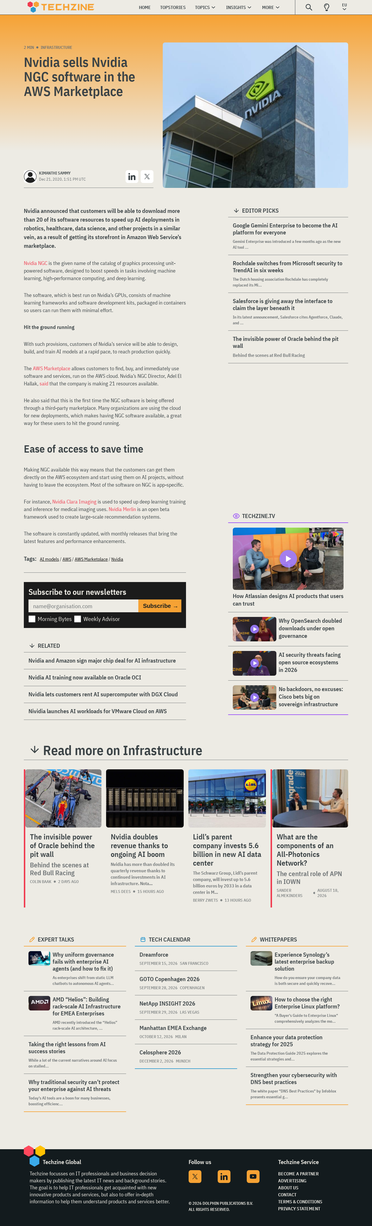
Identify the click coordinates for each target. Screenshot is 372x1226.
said (44, 383)
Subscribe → (160, 606)
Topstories (173, 7)
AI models (49, 559)
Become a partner (298, 1174)
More (268, 7)
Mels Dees (121, 891)
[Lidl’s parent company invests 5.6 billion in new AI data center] (227, 798)
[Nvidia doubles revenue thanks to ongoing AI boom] (145, 798)
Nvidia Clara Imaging (74, 501)
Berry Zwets (205, 900)
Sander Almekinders (290, 893)
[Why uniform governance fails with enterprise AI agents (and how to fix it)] (39, 968)
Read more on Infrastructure (122, 750)
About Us (288, 1188)
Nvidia (117, 559)
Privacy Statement (299, 1208)
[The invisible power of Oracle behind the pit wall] (63, 798)
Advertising (292, 1181)
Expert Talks (56, 939)
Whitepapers (278, 939)
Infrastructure (56, 47)
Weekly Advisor (101, 619)
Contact (287, 1194)
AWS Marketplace (51, 368)
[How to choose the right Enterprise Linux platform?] (261, 1010)
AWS (66, 559)
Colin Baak (40, 881)
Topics (202, 7)
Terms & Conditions (300, 1201)
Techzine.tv (258, 516)
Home (145, 7)
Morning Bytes (55, 619)
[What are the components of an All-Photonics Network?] (310, 798)
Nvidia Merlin (122, 509)
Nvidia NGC (35, 263)
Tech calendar (169, 939)
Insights (236, 7)
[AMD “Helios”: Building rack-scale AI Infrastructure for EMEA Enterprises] (39, 1013)
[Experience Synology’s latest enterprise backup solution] (261, 968)
